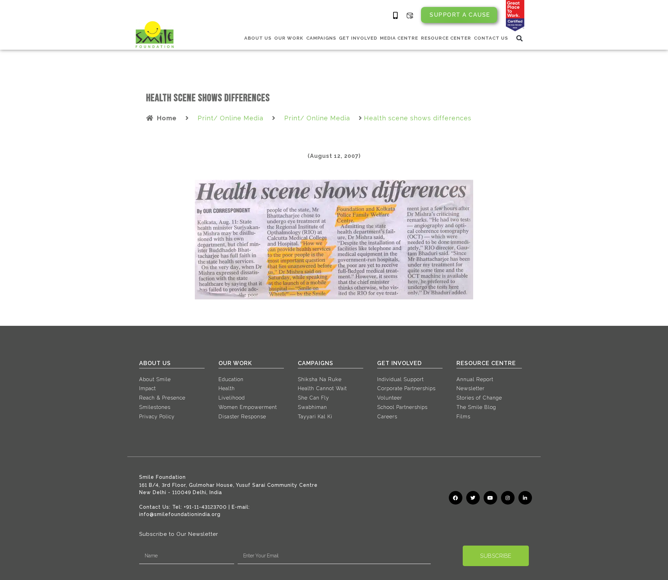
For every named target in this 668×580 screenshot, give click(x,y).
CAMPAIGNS (321, 38)
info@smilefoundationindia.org (180, 514)
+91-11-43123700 (205, 507)
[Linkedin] (525, 498)
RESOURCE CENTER (446, 38)
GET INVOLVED (358, 38)
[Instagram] (508, 498)
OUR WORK (288, 38)
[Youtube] (490, 498)
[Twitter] (473, 498)
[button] (519, 38)
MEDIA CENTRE (399, 38)
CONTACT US (491, 38)
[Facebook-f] (455, 498)
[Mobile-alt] (396, 16)
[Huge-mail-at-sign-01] (410, 16)
